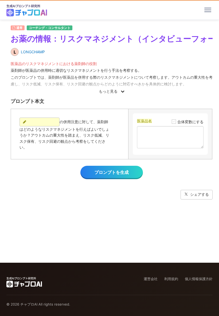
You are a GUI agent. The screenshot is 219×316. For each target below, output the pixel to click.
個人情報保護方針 (199, 279)
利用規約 (171, 279)
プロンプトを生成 (112, 172)
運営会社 (151, 279)
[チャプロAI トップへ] (26, 9)
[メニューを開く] (208, 10)
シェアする (199, 194)
